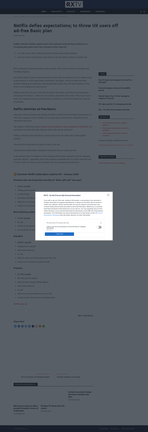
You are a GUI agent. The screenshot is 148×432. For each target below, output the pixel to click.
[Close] (109, 195)
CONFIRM (59, 234)
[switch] (99, 227)
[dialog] (74, 216)
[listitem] (74, 223)
